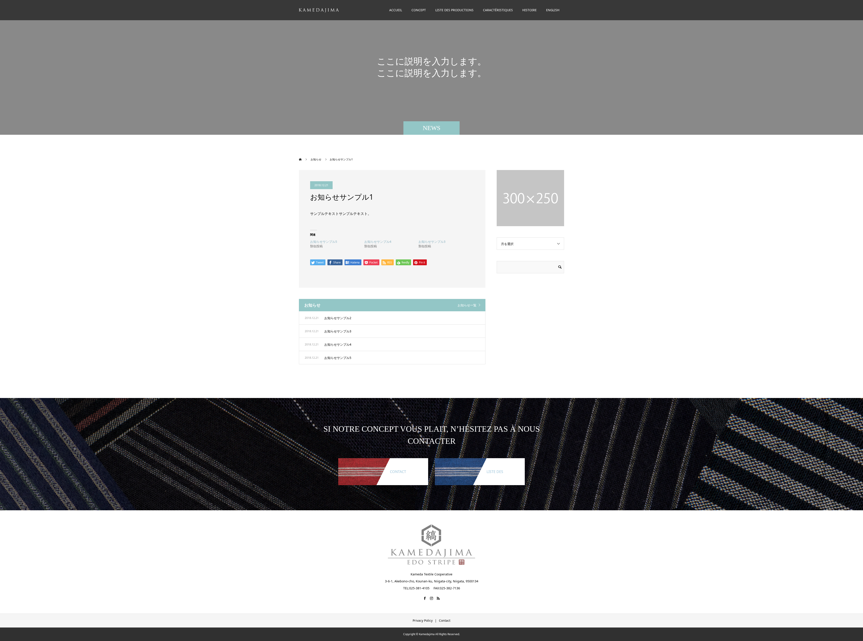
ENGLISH (552, 10)
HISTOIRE (529, 10)
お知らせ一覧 (467, 305)
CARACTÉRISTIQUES (498, 10)
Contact (444, 620)
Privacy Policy (423, 620)
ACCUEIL (395, 10)
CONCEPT (418, 10)
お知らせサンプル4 (377, 241)
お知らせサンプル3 (431, 241)
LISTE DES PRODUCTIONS (454, 10)
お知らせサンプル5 (323, 241)
